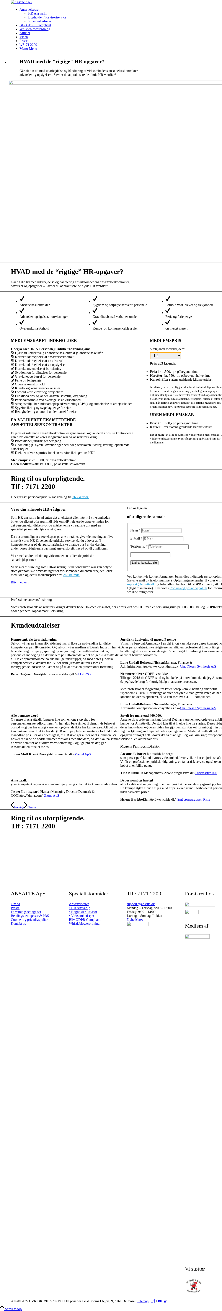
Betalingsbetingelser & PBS (30, 916)
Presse (15, 908)
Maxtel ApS (82, 754)
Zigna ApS (51, 795)
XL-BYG (84, 674)
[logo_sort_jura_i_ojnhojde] (21, 2)
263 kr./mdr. (80, 497)
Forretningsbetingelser (26, 912)
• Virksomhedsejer (81, 916)
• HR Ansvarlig (79, 908)
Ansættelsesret (79, 904)
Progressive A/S (206, 773)
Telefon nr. (139, 546)
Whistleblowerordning (84, 923)
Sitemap (143, 1301)
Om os (15, 904)
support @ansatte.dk (141, 584)
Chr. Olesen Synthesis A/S (198, 666)
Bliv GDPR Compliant (84, 919)
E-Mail (136, 538)
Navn (135, 530)
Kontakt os (18, 923)
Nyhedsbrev (135, 919)
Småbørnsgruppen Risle (193, 799)
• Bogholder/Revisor (83, 912)
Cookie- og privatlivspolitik (188, 588)
